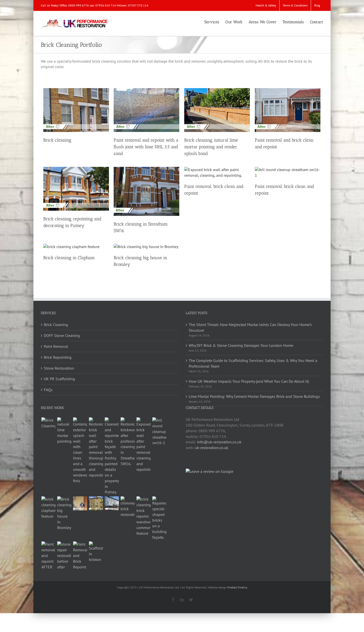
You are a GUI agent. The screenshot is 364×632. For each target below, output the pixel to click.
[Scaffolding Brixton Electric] (95, 552)
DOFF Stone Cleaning (62, 335)
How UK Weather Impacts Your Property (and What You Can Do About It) (249, 381)
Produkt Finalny (237, 587)
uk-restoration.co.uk (211, 447)
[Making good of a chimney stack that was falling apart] (127, 507)
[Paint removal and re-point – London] (48, 555)
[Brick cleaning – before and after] (80, 503)
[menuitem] (265, 5)
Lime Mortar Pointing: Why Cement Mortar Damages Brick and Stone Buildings (254, 396)
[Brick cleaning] (48, 423)
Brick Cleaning (56, 324)
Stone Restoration (59, 368)
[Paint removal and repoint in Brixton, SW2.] (80, 555)
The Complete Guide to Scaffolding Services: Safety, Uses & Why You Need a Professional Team (253, 363)
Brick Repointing (58, 357)
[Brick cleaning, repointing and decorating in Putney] (111, 456)
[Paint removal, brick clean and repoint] (143, 445)
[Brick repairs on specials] (159, 518)
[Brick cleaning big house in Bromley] (64, 513)
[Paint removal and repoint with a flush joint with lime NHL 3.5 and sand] (64, 431)
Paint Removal (56, 346)
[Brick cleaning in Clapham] (48, 508)
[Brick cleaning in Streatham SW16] (127, 442)
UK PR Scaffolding (59, 378)
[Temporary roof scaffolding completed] (111, 503)
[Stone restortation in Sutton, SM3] (64, 555)
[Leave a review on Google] (209, 471)
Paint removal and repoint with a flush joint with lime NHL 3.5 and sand (146, 146)
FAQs (48, 389)
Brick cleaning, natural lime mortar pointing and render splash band (211, 146)
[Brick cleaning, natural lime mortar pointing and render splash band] (80, 450)
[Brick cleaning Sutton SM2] (95, 503)
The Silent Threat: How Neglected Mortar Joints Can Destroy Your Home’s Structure (250, 327)
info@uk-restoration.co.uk (219, 441)
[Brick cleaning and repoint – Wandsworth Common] (143, 516)
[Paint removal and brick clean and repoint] (95, 448)
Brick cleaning (57, 140)
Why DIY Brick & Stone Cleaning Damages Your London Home (241, 345)
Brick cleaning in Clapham (69, 257)
